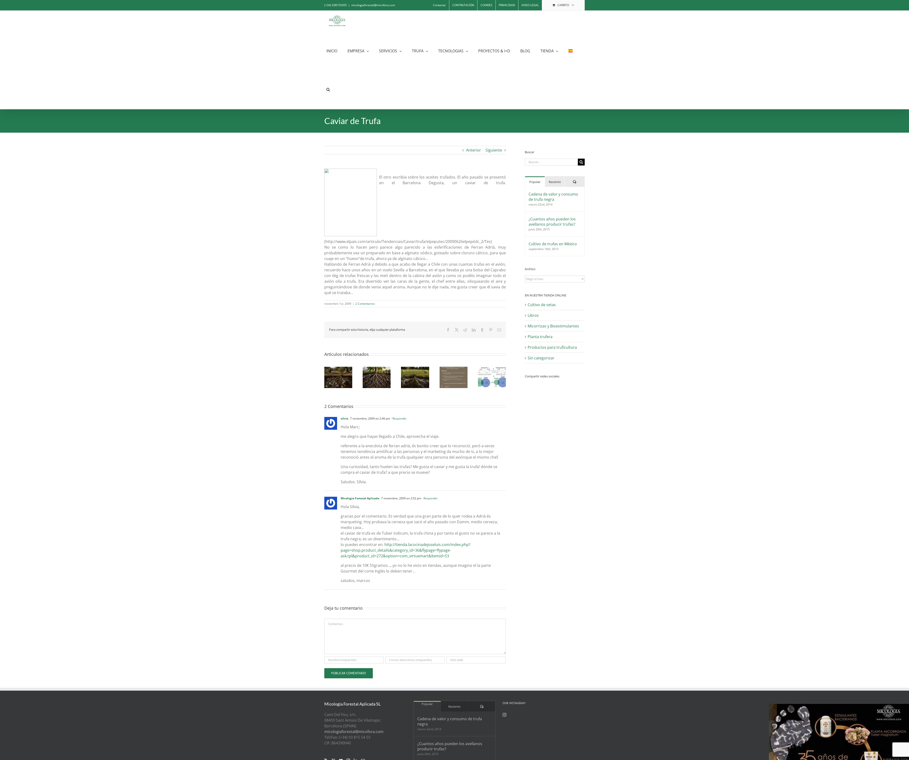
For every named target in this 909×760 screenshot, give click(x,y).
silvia (344, 418)
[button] (328, 89)
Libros (533, 315)
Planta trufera (540, 336)
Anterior (473, 150)
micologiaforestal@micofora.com (373, 5)
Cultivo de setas (542, 304)
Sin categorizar (541, 358)
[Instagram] (504, 715)
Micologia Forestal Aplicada (360, 498)
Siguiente (494, 150)
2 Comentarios (365, 304)
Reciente (555, 182)
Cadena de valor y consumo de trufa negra (553, 197)
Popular (534, 182)
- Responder (398, 418)
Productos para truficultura (552, 347)
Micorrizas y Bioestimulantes (553, 326)
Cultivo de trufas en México (553, 243)
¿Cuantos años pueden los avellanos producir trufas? (552, 221)
